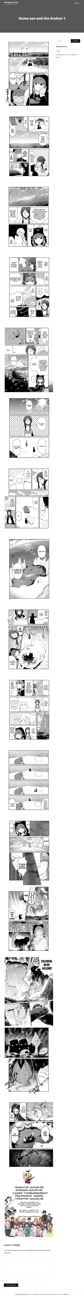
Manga (76, 3)
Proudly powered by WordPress (41, 1294)
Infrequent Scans (11, 2)
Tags (58, 51)
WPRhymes (65, 1294)
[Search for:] (68, 41)
